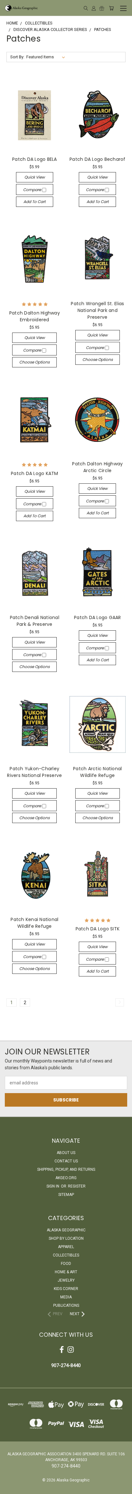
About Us (66, 1152)
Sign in (53, 1186)
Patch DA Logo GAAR (97, 617)
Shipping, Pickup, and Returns (66, 1169)
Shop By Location (66, 1238)
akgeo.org (66, 1178)
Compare (32, 189)
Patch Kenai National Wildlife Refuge (34, 922)
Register (77, 1186)
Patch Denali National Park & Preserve (34, 620)
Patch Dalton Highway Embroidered (34, 316)
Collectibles (66, 1255)
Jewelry (66, 1280)
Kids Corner (66, 1288)
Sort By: (17, 56)
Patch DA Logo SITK (98, 929)
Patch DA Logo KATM (34, 473)
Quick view (34, 177)
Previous (9, 1487)
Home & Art (66, 1272)
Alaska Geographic (66, 1230)
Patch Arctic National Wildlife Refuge (97, 772)
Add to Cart (34, 201)
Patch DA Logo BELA (34, 159)
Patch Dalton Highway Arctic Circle (97, 467)
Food (66, 1263)
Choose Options (34, 362)
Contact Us (66, 1161)
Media (66, 1297)
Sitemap (66, 1194)
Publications (66, 1305)
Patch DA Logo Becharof (98, 159)
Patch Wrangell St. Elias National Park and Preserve (97, 310)
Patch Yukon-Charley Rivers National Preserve (34, 772)
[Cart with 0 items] (111, 8)
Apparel (66, 1247)
